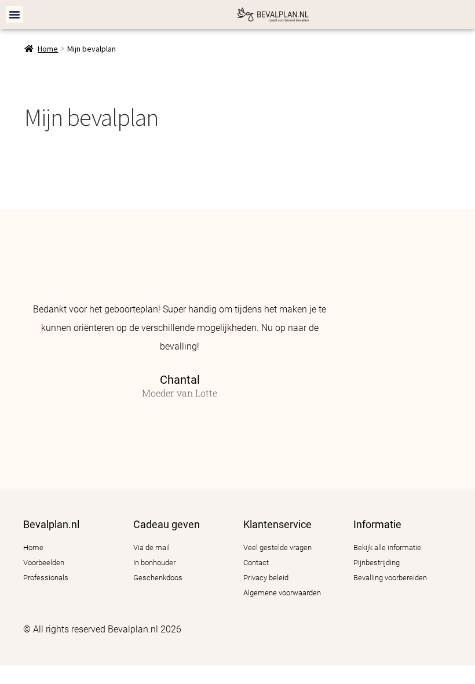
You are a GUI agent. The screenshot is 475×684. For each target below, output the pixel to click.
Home (48, 48)
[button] (14, 14)
